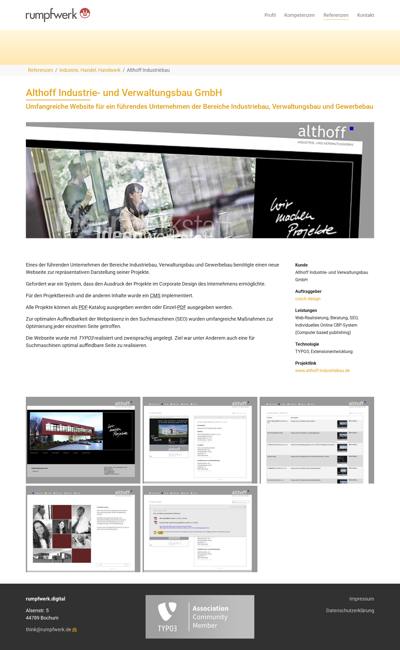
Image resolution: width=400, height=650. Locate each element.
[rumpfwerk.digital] (58, 15)
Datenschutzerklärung (350, 610)
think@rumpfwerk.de (48, 629)
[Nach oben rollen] (387, 637)
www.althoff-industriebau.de (322, 370)
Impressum (361, 599)
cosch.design (308, 298)
